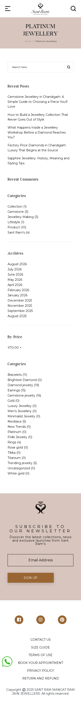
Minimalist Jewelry (21, 416)
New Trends (17, 427)
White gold (16, 473)
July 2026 (15, 269)
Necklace (15, 421)
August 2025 (17, 316)
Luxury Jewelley (20, 406)
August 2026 (17, 264)
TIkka (12, 453)
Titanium (14, 458)
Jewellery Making (21, 217)
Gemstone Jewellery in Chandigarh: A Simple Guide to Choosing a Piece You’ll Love (37, 101)
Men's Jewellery (20, 411)
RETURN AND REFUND (40, 678)
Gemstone (16, 212)
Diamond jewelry (20, 385)
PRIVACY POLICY (40, 671)
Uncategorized (19, 468)
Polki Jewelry (17, 437)
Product (14, 227)
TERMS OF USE (40, 655)
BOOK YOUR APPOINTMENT (40, 663)
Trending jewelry (20, 463)
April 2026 (15, 285)
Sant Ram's (16, 232)
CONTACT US (40, 640)
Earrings (14, 390)
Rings (12, 442)
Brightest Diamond (22, 380)
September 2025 (20, 311)
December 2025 (20, 300)
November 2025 (20, 306)
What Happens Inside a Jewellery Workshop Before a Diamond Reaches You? (37, 132)
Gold (11, 401)
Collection (15, 206)
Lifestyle (14, 222)
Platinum (14, 432)
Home (28, 41)
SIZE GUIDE (40, 647)
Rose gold (15, 447)
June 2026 (15, 274)
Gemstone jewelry (21, 395)
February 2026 (18, 290)
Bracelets (15, 375)
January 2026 (17, 295)
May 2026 (15, 280)
